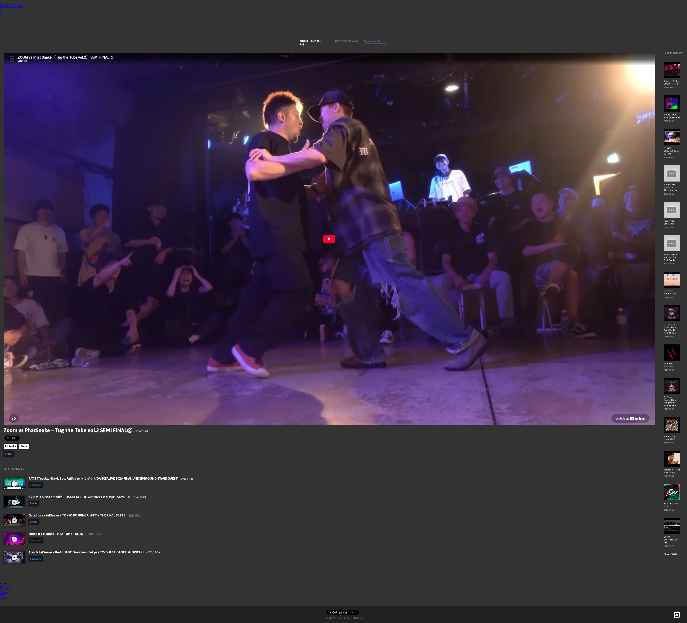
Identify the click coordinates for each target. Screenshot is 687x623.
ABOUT (304, 41)
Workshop (4, 593)
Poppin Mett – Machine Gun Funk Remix (670, 257)
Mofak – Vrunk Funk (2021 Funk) (672, 116)
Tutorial (3, 594)
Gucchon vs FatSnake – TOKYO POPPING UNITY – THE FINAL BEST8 (85, 515)
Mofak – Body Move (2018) (670, 437)
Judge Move (4, 587)
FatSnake (10, 446)
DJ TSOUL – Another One (670, 292)
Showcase (35, 485)
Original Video (5, 589)
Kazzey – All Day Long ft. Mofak (671, 82)
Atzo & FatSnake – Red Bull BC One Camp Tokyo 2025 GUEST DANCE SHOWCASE (94, 552)
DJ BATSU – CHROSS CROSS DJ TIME (671, 151)
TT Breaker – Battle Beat (669, 365)
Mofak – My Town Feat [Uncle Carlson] (671, 187)
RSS (302, 44)
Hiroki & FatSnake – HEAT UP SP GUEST (65, 534)
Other (2, 596)
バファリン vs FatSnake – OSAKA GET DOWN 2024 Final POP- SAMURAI (87, 497)
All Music (672, 554)
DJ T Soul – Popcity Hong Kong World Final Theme (670, 401)
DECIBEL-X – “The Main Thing (672, 471)
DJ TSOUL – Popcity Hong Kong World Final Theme (670, 328)
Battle (8, 454)
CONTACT (317, 41)
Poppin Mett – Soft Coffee (670, 222)
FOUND (11, 5)
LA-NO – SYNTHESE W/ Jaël (670, 540)
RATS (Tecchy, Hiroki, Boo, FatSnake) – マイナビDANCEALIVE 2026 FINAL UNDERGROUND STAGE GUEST (111, 478)
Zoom (24, 446)
